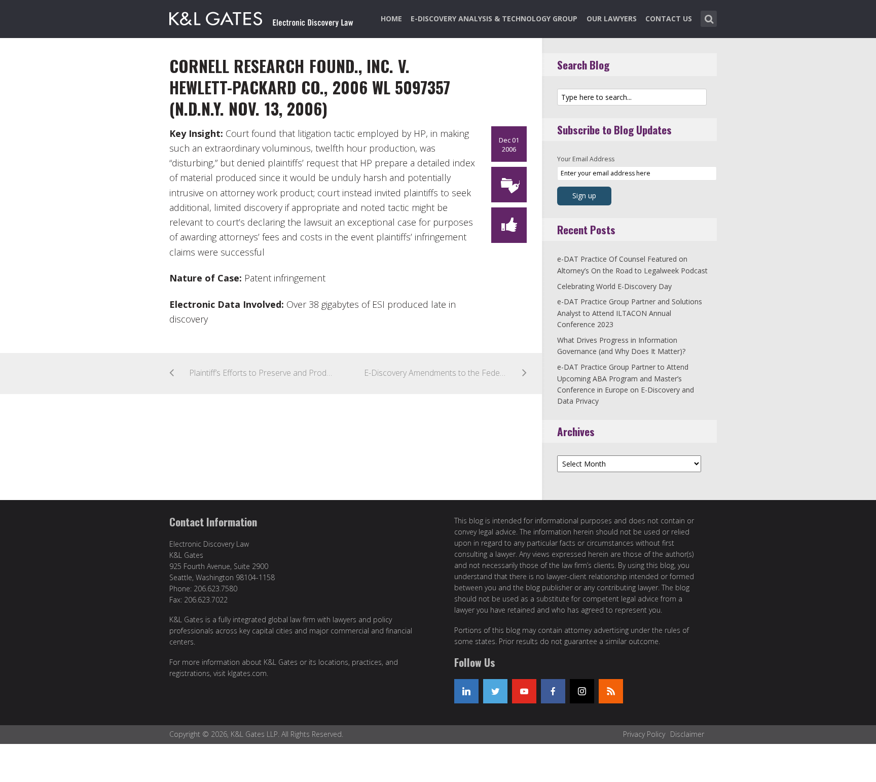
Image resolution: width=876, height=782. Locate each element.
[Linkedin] (466, 691)
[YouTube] (524, 691)
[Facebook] (553, 691)
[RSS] (611, 691)
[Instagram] (582, 691)
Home (391, 18)
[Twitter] (495, 691)
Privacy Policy (644, 734)
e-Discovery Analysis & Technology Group (494, 18)
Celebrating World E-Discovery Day (614, 286)
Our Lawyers (612, 18)
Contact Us (668, 18)
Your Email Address (585, 159)
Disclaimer (687, 734)
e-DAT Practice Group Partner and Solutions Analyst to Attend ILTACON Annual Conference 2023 (629, 313)
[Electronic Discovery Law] (262, 17)
